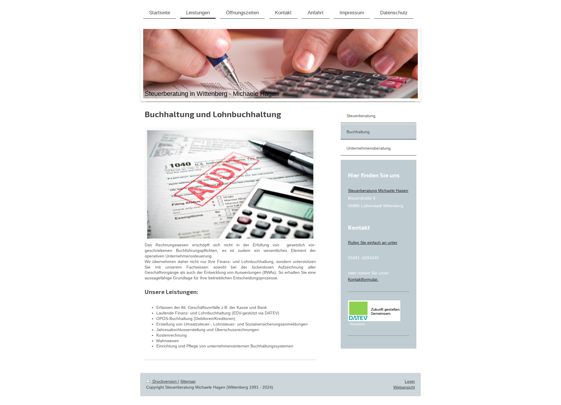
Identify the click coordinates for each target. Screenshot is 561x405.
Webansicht (404, 387)
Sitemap (187, 381)
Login (410, 381)
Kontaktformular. (363, 279)
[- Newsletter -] (374, 310)
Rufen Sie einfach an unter (372, 242)
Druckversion (164, 381)
